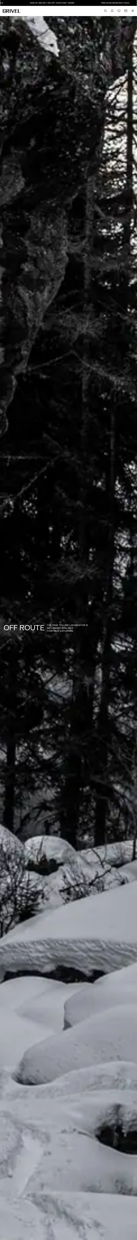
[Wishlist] (119, 11)
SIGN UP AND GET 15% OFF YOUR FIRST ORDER (28, 3)
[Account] (112, 11)
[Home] (12, 11)
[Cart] (126, 11)
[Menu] (132, 11)
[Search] (105, 11)
